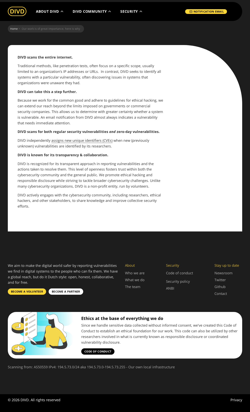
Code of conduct (179, 273)
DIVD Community (90, 11)
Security (129, 11)
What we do (135, 279)
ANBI (170, 288)
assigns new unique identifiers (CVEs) (81, 140)
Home (14, 29)
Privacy (236, 400)
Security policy (178, 281)
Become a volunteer (27, 291)
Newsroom (223, 273)
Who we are (135, 273)
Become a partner (66, 291)
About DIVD (47, 11)
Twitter (220, 279)
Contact (220, 293)
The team (132, 286)
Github (220, 286)
